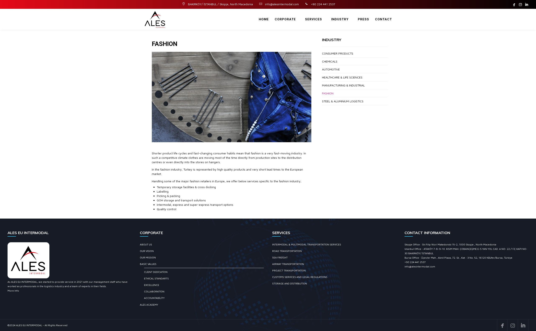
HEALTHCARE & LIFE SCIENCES (342, 77)
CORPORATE (285, 19)
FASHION (328, 93)
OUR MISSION (148, 257)
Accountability (154, 298)
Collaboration (154, 291)
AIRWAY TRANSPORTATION (288, 264)
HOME (264, 19)
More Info (13, 290)
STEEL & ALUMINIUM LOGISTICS (342, 101)
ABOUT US (146, 244)
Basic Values (148, 264)
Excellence (151, 285)
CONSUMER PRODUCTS (337, 53)
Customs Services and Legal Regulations (299, 277)
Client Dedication (156, 272)
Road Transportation (287, 251)
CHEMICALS (329, 61)
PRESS (363, 19)
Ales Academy (149, 304)
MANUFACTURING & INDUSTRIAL (343, 85)
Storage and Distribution (289, 283)
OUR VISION (147, 251)
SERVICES (313, 19)
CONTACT (383, 19)
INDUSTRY (340, 19)
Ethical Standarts (156, 278)
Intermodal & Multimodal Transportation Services (306, 244)
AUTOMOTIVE (331, 69)
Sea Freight (280, 257)
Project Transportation (289, 270)
